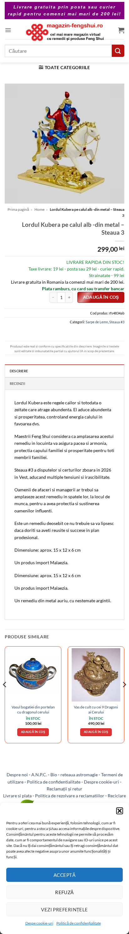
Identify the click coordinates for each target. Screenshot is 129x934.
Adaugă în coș (101, 297)
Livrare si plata (17, 795)
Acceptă (64, 875)
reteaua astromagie (79, 774)
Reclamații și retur (64, 788)
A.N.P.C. (39, 774)
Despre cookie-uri (101, 781)
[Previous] (5, 697)
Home (39, 209)
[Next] (124, 697)
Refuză (64, 892)
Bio (53, 774)
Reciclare (117, 795)
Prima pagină (18, 209)
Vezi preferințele (64, 909)
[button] (119, 811)
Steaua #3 (116, 322)
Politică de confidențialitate (78, 923)
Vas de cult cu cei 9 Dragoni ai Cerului (96, 709)
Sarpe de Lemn (97, 322)
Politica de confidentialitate (53, 781)
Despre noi (17, 774)
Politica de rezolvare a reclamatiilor (69, 795)
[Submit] (118, 51)
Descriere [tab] (19, 371)
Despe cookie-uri (39, 923)
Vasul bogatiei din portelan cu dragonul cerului (33, 709)
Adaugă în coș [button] (33, 732)
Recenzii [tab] (17, 383)
